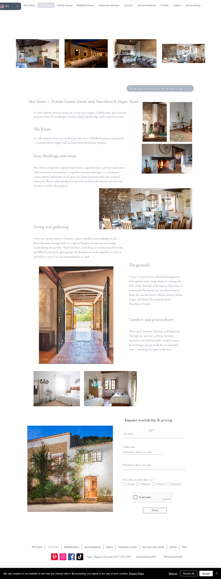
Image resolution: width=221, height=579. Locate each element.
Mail (150, 430)
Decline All (188, 573)
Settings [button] (173, 573)
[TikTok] (79, 556)
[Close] (217, 573)
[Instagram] (63, 556)
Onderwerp (128, 447)
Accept (206, 573)
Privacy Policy (136, 573)
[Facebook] (71, 556)
